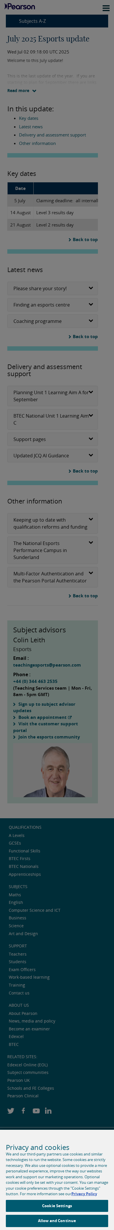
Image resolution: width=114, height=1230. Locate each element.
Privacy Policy (84, 1193)
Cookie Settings (57, 1205)
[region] (57, 1180)
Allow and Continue (57, 1220)
